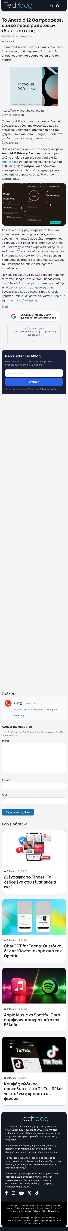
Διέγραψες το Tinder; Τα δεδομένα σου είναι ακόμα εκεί (30, 881)
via (5, 306)
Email (5, 795)
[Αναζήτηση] (51, 6)
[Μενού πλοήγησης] (62, 5)
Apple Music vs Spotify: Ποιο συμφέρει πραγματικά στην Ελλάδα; (32, 1019)
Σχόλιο (6, 741)
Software (9, 41)
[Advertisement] (34, 543)
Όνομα (6, 780)
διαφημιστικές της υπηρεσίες (26, 287)
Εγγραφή (34, 381)
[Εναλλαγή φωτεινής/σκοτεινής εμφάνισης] (57, 5)
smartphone (10, 161)
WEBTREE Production (45, 1217)
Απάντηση (18, 715)
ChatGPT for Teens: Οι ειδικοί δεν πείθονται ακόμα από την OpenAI (33, 950)
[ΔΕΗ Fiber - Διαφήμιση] (34, 86)
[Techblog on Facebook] (6, 1192)
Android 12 (13, 251)
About (32, 1217)
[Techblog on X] (29, 1192)
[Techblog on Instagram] (13, 1192)
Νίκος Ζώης (27, 36)
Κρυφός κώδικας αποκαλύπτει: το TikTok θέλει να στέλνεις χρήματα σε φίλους (33, 1091)
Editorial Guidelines (50, 1211)
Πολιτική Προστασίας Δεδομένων (36, 1205)
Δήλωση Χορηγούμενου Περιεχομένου (32, 1208)
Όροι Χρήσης (13, 1205)
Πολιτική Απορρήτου (49, 389)
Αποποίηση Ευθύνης (31, 1211)
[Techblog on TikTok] (37, 1192)
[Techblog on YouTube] (21, 1192)
